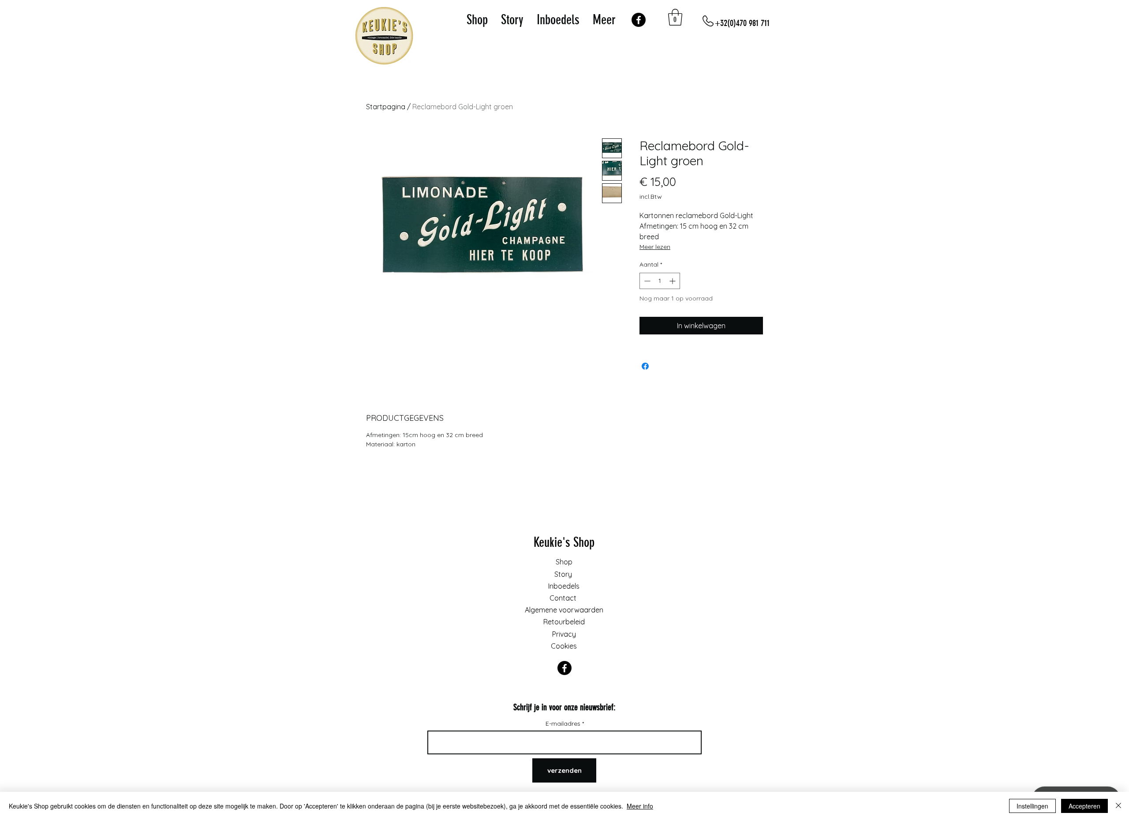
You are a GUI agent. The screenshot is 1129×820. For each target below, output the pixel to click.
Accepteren (1084, 805)
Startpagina (385, 106)
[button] (675, 17)
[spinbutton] (660, 281)
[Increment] (673, 281)
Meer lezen (654, 247)
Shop (564, 561)
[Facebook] (639, 20)
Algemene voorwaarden (564, 609)
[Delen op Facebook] (645, 366)
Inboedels (563, 586)
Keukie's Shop (564, 542)
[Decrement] (646, 281)
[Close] (1118, 806)
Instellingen (1032, 805)
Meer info (640, 805)
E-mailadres (564, 723)
